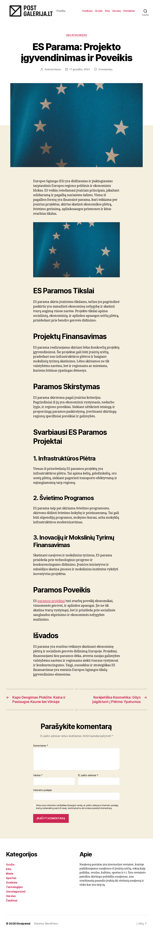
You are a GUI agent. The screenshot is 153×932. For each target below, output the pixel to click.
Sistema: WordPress (46, 923)
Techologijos (14, 887)
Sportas (11, 878)
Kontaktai (129, 10)
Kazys (57, 69)
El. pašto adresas (88, 775)
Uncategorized (76, 35)
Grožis (99, 10)
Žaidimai (11, 900)
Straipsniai (23, 923)
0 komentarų (105, 69)
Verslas (116, 10)
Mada (9, 873)
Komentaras (40, 745)
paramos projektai (51, 601)
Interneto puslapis (42, 790)
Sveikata (87, 10)
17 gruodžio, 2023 (79, 69)
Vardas (38, 775)
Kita (107, 10)
